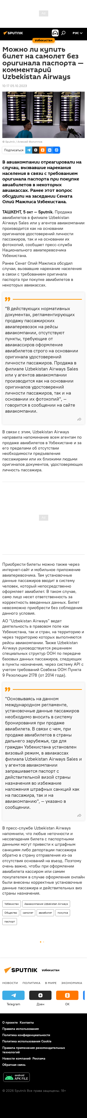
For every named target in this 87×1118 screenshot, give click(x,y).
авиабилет (45, 912)
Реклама (38, 1058)
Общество (10, 912)
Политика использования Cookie (27, 1041)
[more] (79, 419)
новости (10, 983)
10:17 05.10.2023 (14, 86)
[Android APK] (16, 1078)
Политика (31, 983)
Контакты (27, 1022)
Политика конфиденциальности (26, 1035)
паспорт (9, 921)
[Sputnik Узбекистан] (14, 35)
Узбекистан (11, 904)
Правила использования (20, 1029)
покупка (63, 912)
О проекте (10, 1022)
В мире (51, 983)
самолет (28, 912)
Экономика (71, 983)
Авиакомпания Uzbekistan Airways (46, 904)
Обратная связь (14, 1065)
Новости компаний (16, 1058)
